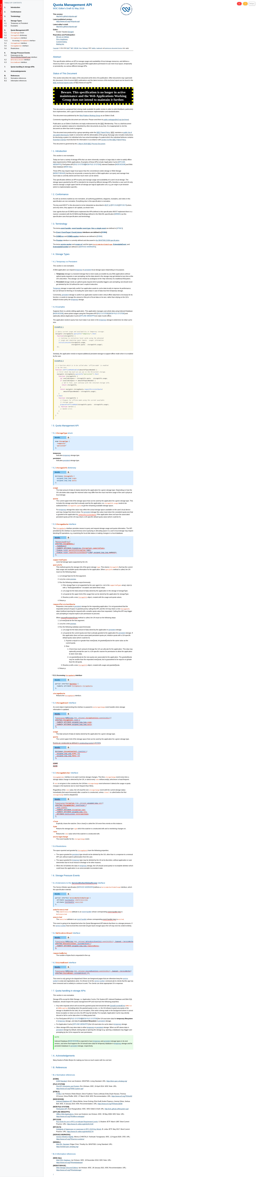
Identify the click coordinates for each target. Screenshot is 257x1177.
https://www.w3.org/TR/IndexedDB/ (110, 1104)
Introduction (15, 7)
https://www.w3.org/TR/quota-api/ (68, 21)
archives (125, 119)
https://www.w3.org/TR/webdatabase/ (69, 1162)
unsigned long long (64, 478)
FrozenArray (76, 548)
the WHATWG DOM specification (107, 240)
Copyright (56, 48)
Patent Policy (103, 132)
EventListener (76, 232)
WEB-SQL (68, 167)
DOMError (60, 236)
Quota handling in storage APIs (22, 67)
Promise (59, 240)
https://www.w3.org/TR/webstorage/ (68, 1170)
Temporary (57, 288)
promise (73, 579)
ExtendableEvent (84, 943)
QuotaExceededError (117, 1006)
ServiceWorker (128, 941)
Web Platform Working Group (89, 115)
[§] (52, 152)
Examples (14, 26)
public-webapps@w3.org (112, 119)
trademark (99, 48)
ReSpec (252, 3)
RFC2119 (114, 205)
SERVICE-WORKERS (87, 247)
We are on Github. (62, 37)
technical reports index (63, 83)
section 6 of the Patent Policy (113, 140)
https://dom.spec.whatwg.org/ (116, 1081)
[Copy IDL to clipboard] (68, 437)
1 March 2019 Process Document (91, 144)
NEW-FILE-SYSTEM (93, 164)
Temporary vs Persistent (19, 23)
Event (58, 232)
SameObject (62, 546)
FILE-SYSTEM (79, 164)
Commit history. (61, 42)
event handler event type (81, 228)
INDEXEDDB (120, 164)
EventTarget (66, 232)
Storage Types (16, 21)
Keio (80, 48)
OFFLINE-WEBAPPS (87, 316)
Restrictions (15, 48)
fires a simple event (98, 228)
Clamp (90, 552)
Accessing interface (23, 40)
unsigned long (92, 803)
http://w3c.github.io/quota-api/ (66, 16)
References (15, 76)
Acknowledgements (18, 71)
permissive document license (113, 48)
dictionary (19, 35)
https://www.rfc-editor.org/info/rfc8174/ (80, 1131)
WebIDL (57, 437)
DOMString (69, 718)
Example (59, 327)
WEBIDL (118, 214)
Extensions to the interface (24, 56)
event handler (66, 228)
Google (70, 32)
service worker (61, 926)
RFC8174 (122, 205)
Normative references (18, 78)
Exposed (118, 941)
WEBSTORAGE (59, 173)
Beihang (85, 48)
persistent (87, 270)
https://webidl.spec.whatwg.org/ (67, 1147)
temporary (78, 270)
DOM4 (104, 232)
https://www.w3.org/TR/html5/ (121, 1096)
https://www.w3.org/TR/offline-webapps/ (70, 1116)
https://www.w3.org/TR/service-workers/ (70, 1139)
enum (17, 33)
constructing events (86, 743)
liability (94, 48)
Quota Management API (20, 30)
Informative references (19, 81)
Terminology (15, 16)
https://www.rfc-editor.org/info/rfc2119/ (80, 1124)
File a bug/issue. (62, 39)
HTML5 (119, 228)
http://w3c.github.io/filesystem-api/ (117, 1109)
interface (19, 38)
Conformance (16, 12)
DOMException (73, 236)
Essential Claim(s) (59, 140)
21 (239, 3)
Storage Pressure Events (20, 53)
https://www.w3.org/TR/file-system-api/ (69, 1089)
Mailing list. (60, 44)
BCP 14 (108, 205)
